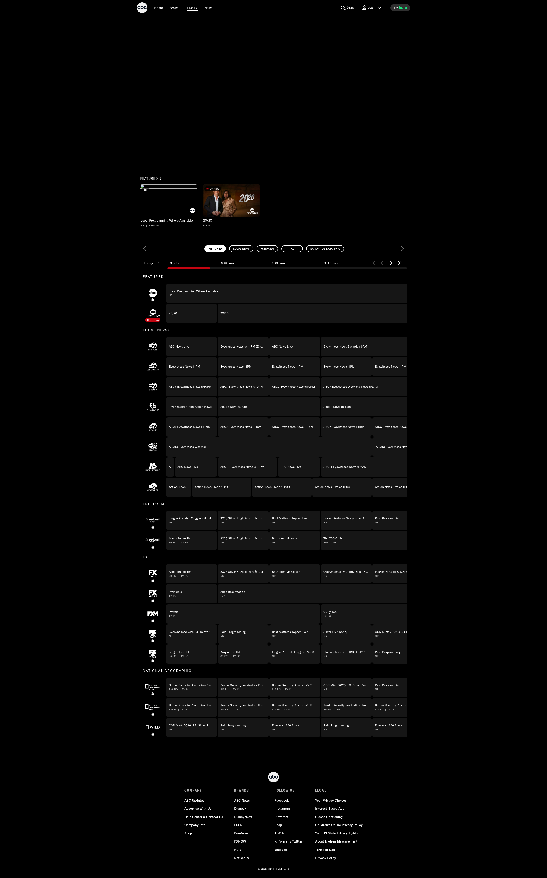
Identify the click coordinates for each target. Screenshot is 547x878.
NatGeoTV (241, 858)
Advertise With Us (198, 808)
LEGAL (320, 790)
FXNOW (240, 841)
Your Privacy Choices (331, 800)
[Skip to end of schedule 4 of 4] (400, 263)
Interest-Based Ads (329, 808)
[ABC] (142, 8)
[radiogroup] (273, 249)
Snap (278, 825)
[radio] (215, 249)
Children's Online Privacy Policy (339, 825)
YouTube (281, 850)
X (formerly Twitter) (289, 841)
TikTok (279, 833)
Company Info (194, 825)
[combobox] (273, 496)
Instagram (282, 808)
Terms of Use (325, 850)
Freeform (241, 833)
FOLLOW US (285, 790)
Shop (188, 833)
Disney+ (240, 808)
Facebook (282, 800)
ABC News (242, 800)
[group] (273, 503)
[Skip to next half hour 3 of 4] (391, 263)
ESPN (238, 825)
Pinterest (281, 817)
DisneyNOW (243, 817)
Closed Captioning (329, 817)
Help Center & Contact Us (203, 817)
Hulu (237, 850)
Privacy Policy (325, 858)
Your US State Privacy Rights (336, 833)
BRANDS (241, 790)
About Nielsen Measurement (336, 841)
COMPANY (193, 790)
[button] (168, 205)
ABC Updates (194, 800)
